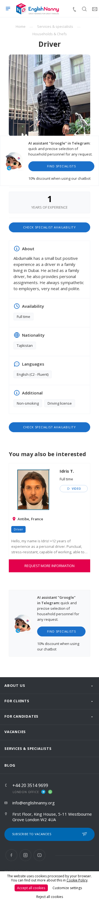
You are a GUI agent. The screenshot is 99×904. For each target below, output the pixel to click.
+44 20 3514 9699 (30, 785)
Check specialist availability (49, 227)
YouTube (39, 855)
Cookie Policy (77, 880)
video (76, 489)
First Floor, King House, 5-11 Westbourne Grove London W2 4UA (52, 816)
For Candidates (21, 716)
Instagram (25, 855)
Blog (9, 765)
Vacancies (15, 731)
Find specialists (61, 166)
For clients (16, 700)
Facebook (11, 855)
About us (14, 685)
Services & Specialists (28, 748)
